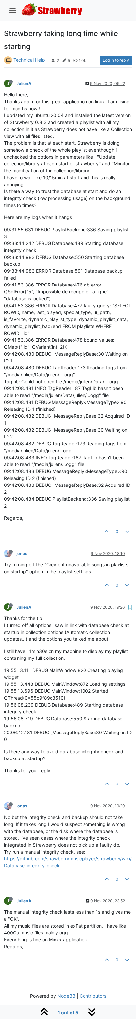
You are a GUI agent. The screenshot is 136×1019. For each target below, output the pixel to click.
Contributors (93, 996)
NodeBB (66, 996)
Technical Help (29, 59)
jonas (22, 553)
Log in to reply (116, 60)
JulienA (24, 83)
